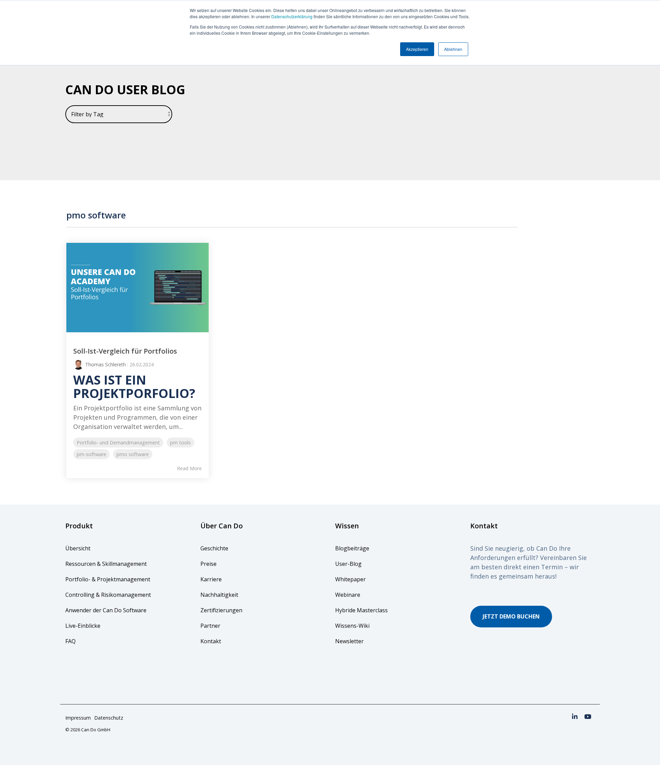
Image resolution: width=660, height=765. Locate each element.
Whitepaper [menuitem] (350, 579)
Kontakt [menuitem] (210, 641)
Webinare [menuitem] (347, 595)
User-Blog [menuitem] (348, 564)
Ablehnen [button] (453, 49)
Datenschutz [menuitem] (108, 717)
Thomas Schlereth (105, 364)
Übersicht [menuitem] (77, 548)
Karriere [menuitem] (211, 579)
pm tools (180, 442)
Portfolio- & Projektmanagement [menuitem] (107, 579)
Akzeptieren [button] (417, 49)
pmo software (133, 454)
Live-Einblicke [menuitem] (82, 625)
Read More (189, 468)
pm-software (91, 454)
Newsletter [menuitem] (349, 641)
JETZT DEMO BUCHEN (511, 616)
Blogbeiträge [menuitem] (352, 548)
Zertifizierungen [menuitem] (222, 610)
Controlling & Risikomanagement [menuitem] (108, 595)
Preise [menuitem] (208, 564)
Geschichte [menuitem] (214, 548)
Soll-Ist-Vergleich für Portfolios (125, 351)
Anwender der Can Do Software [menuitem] (105, 610)
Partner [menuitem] (210, 625)
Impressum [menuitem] (78, 717)
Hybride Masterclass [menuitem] (361, 610)
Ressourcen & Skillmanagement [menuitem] (106, 564)
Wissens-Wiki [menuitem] (352, 625)
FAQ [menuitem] (70, 641)
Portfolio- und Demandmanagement (118, 442)
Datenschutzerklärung (291, 16)
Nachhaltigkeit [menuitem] (219, 595)
